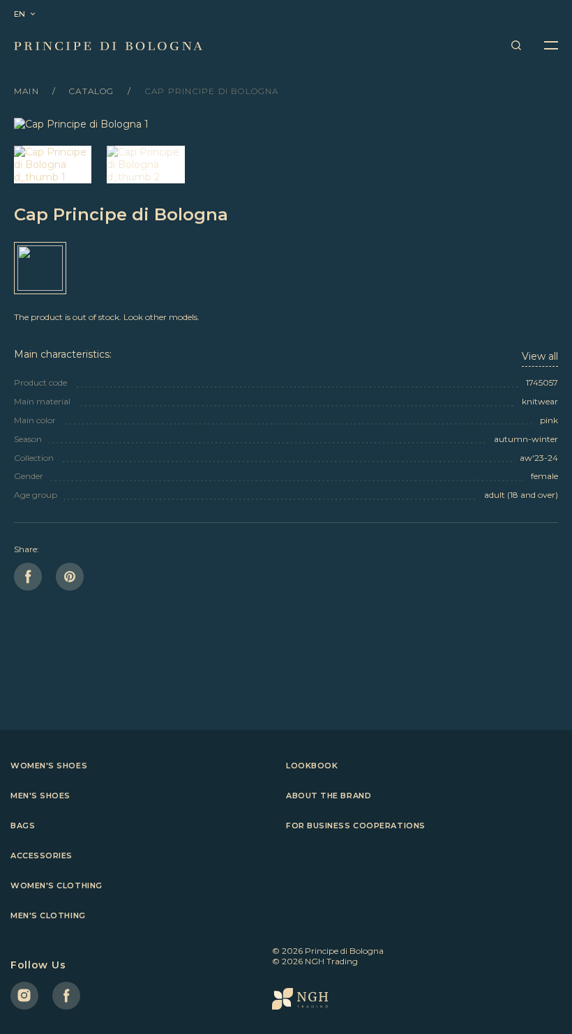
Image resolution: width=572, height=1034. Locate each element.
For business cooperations (356, 825)
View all (540, 356)
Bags (22, 825)
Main (28, 91)
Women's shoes (48, 765)
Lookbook (312, 765)
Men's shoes (40, 795)
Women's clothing (56, 885)
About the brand (328, 795)
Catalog (93, 91)
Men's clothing (48, 915)
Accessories (41, 855)
